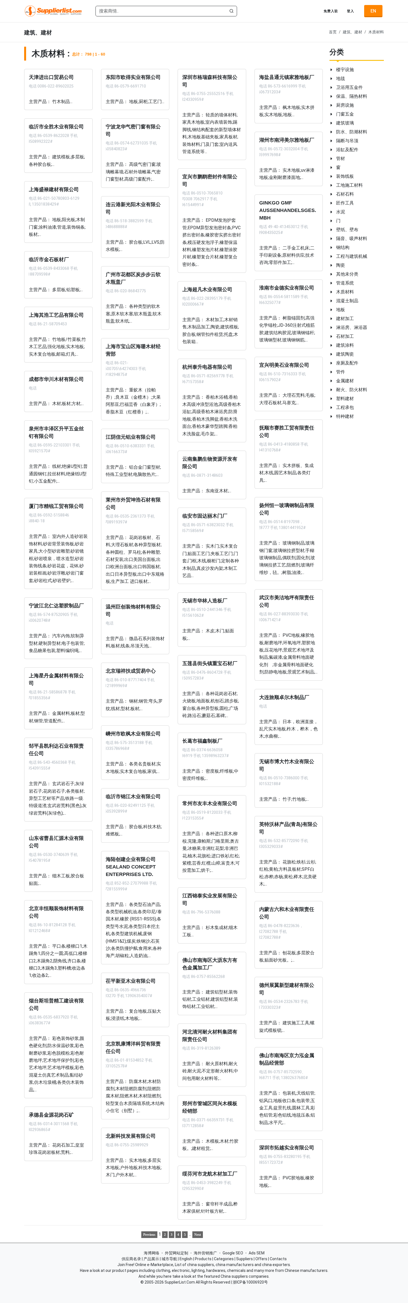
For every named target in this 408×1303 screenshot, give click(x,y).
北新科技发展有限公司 (131, 1136)
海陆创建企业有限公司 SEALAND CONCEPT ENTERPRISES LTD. (131, 866)
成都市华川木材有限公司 (56, 379)
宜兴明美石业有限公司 (284, 365)
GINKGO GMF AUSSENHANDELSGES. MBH (287, 210)
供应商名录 (131, 1259)
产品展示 (151, 1259)
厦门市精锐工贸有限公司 (56, 506)
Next (197, 1235)
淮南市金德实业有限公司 (286, 287)
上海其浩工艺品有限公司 (56, 315)
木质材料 (376, 32)
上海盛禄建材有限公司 (54, 189)
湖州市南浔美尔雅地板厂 (286, 140)
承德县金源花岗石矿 (51, 1115)
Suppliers (244, 1259)
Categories (224, 1259)
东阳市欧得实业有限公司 (133, 77)
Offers (261, 1259)
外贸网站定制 (176, 1253)
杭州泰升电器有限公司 (207, 367)
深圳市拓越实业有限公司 (286, 1147)
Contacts (278, 1259)
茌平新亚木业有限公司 (131, 981)
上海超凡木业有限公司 (207, 289)
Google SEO (233, 1253)
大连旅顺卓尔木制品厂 (284, 697)
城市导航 (169, 1259)
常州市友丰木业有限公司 (209, 803)
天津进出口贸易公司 (51, 77)
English (186, 1259)
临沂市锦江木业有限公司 (133, 796)
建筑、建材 (352, 32)
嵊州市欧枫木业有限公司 (133, 734)
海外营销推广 (205, 1253)
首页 (333, 32)
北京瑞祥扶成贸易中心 (131, 671)
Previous (149, 1235)
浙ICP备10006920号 (250, 1282)
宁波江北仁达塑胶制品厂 (56, 605)
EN (373, 11)
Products (203, 1259)
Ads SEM (257, 1253)
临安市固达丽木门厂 (204, 516)
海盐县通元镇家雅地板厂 (286, 77)
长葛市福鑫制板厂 (202, 740)
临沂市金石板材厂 (49, 259)
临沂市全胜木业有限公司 (56, 126)
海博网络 (151, 1253)
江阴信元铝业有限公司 (131, 437)
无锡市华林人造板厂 (204, 600)
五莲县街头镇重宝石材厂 (209, 663)
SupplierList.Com (180, 1282)
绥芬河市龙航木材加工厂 (209, 1173)
